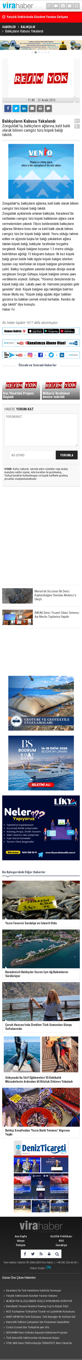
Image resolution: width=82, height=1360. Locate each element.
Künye (20, 1240)
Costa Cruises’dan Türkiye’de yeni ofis (27, 1327)
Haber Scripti (37, 1268)
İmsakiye (61, 1245)
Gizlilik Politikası (61, 1236)
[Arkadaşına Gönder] (32, 108)
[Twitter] (15, 108)
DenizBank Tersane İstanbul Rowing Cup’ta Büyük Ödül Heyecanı (35, 1307)
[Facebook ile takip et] (25, 1254)
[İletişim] (69, 6)
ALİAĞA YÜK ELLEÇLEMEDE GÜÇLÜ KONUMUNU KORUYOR (39, 1301)
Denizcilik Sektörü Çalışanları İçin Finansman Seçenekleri (38, 1322)
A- (77, 126)
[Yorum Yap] (48, 108)
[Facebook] (7, 108)
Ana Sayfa (21, 1236)
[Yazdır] (40, 108)
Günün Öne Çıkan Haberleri (19, 1278)
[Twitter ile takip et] (33, 1254)
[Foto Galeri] (63, 6)
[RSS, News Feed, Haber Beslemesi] (41, 1254)
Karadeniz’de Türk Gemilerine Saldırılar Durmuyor (33, 1290)
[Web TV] (56, 6)
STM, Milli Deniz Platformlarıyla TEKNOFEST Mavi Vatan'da (39, 1343)
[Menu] (49, 6)
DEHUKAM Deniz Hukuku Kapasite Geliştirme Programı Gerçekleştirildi (35, 1333)
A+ (77, 121)
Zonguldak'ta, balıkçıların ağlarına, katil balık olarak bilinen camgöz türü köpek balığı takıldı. (36, 130)
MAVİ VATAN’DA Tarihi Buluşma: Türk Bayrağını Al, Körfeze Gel (40, 1316)
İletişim (20, 1245)
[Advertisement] (41, 539)
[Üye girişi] (49, 1254)
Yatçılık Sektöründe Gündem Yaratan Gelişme (31, 1295)
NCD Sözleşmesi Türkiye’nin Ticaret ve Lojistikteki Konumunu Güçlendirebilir (38, 1312)
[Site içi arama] (76, 6)
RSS (61, 1240)
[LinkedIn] (24, 108)
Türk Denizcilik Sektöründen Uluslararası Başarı (32, 1337)
